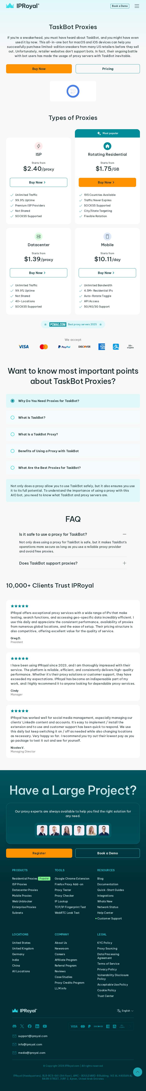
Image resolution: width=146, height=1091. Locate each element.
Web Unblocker (22, 901)
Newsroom (62, 948)
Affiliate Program (66, 960)
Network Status (107, 907)
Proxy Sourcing (107, 948)
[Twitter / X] (22, 1026)
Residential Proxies (24, 878)
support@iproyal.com (33, 1036)
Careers (60, 954)
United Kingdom (23, 948)
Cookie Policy (106, 990)
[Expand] (137, 1072)
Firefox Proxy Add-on (69, 884)
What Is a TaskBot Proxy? (38, 434)
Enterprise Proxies (24, 907)
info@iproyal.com (30, 1044)
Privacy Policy (107, 969)
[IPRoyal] (22, 6)
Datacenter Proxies (25, 890)
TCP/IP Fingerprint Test (70, 907)
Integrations (105, 895)
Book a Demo (120, 6)
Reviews (60, 971)
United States (21, 943)
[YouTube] (45, 1026)
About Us (61, 943)
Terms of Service (108, 963)
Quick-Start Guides (110, 890)
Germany (18, 954)
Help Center (105, 913)
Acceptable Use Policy (112, 984)
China (16, 965)
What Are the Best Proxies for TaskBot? (49, 468)
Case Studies (63, 977)
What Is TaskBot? (31, 417)
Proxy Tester (63, 890)
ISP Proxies (19, 884)
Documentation (107, 884)
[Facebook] (29, 1026)
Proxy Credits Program (69, 982)
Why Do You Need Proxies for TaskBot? (48, 401)
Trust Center (105, 996)
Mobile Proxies (22, 895)
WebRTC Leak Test (67, 913)
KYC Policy (104, 943)
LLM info (60, 988)
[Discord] (14, 1026)
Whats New (105, 901)
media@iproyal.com (32, 1053)
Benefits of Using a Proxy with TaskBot (48, 451)
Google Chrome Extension (72, 878)
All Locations (21, 971)
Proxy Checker (64, 895)
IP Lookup (61, 901)
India (15, 960)
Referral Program (66, 965)
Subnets (17, 913)
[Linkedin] (37, 1026)
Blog (100, 878)
